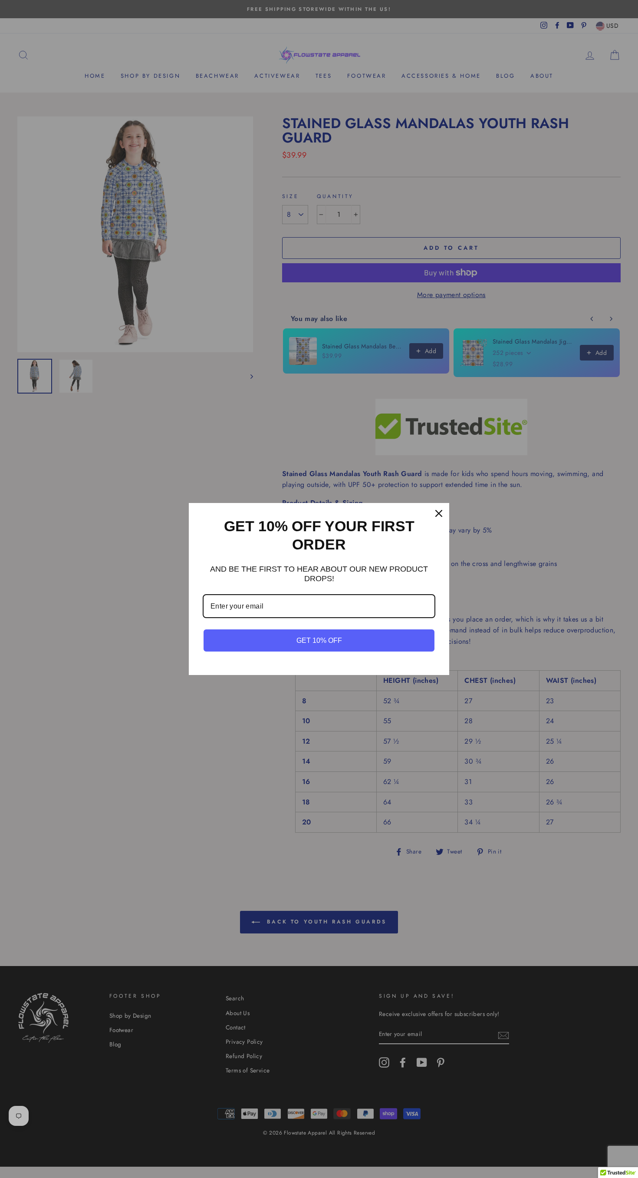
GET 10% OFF (319, 640)
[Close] (438, 513)
